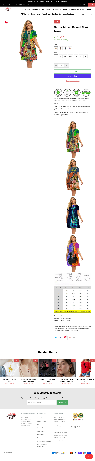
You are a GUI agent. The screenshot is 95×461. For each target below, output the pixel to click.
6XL (86, 56)
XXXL (70, 56)
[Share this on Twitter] (56, 338)
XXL (65, 56)
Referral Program (41, 438)
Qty (55, 61)
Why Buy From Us (78, 9)
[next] (49, 44)
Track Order (46, 14)
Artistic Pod (11, 452)
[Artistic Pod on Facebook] (3, 4)
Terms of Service (41, 427)
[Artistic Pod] (7, 9)
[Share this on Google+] (69, 338)
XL (60, 56)
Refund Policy (41, 431)
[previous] (6, 44)
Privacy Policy (40, 434)
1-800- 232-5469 (62, 432)
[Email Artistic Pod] (9, 4)
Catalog (56, 9)
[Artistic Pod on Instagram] (6, 4)
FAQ (89, 9)
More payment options (73, 81)
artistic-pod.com (60, 441)
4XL (76, 56)
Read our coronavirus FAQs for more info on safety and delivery (47, 1)
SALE (21, 9)
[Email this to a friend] (74, 338)
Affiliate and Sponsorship (30, 14)
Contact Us (56, 14)
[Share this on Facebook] (61, 338)
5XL (81, 56)
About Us (66, 9)
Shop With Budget (32, 9)
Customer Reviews (42, 421)
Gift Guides (46, 9)
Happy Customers (69, 14)
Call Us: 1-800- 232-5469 (20, 4)
